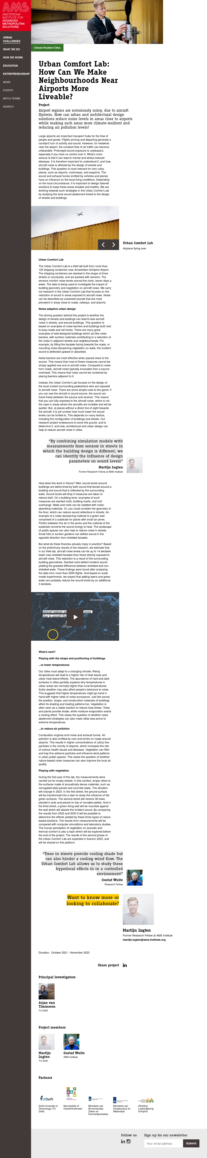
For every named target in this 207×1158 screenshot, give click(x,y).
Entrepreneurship (16, 74)
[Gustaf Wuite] (135, 884)
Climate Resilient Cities (47, 47)
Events (8, 90)
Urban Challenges (11, 39)
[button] (103, 244)
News (6, 82)
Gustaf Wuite (112, 880)
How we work (13, 57)
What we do (11, 49)
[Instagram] (129, 1142)
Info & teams (11, 98)
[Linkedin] (124, 1142)
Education (10, 65)
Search (8, 106)
